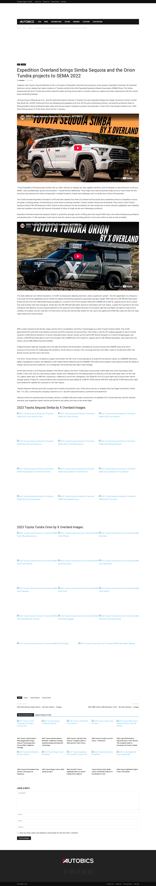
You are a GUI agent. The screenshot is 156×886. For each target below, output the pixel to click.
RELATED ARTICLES (25, 715)
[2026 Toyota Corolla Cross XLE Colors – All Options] (103, 728)
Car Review (97, 22)
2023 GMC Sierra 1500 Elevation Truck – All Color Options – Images (113, 707)
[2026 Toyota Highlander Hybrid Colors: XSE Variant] (128, 759)
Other (67, 22)
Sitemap (63, 1)
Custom (86, 22)
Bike (46, 22)
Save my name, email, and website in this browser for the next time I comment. (48, 833)
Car (39, 22)
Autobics (22, 80)
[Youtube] (137, 1)
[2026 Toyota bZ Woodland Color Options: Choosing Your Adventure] (28, 759)
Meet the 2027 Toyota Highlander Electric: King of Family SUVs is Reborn (76, 772)
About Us (38, 1)
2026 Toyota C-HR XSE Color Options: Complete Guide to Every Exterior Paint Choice (76, 741)
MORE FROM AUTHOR (43, 715)
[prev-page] (18, 778)
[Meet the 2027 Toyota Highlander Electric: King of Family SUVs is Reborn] (78, 759)
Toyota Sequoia (35, 697)
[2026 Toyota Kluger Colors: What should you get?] (53, 759)
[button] (136, 22)
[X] (133, 1)
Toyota (30, 28)
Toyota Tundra (46, 697)
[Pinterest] (129, 1)
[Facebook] (122, 1)
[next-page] (22, 778)
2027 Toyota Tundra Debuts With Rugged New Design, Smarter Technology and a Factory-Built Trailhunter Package (26, 743)
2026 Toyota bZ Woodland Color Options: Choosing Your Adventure (28, 772)
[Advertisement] (78, 11)
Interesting (56, 22)
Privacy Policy (55, 1)
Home (19, 28)
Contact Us (46, 1)
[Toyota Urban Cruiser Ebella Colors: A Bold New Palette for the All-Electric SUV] (103, 759)
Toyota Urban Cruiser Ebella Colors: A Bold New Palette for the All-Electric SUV (102, 772)
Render (76, 22)
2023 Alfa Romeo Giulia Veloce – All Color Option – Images (39, 707)
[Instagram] (126, 1)
